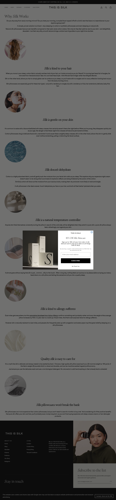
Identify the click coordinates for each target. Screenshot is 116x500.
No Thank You (75, 266)
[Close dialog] (92, 232)
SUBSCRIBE (75, 261)
